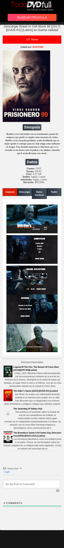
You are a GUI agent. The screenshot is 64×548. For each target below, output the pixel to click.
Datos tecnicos (39, 193)
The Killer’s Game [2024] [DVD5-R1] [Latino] (35, 391)
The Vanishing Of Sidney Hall (27, 409)
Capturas (10, 192)
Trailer (54, 192)
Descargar (24, 192)
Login (6, 471)
